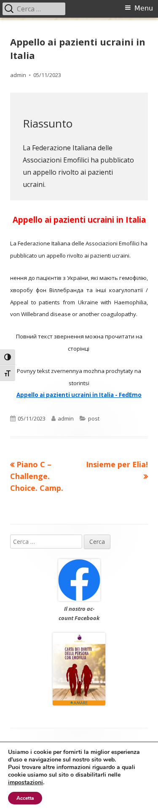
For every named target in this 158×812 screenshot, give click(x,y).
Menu (143, 8)
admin (18, 75)
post (93, 418)
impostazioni (25, 782)
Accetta (25, 798)
